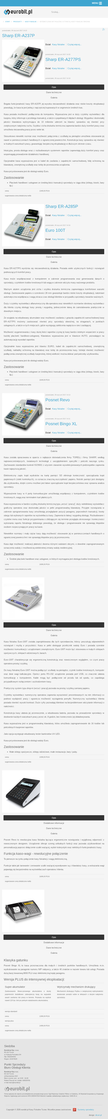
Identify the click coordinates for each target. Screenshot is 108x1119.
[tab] (54, 87)
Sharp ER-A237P (18, 35)
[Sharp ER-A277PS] (23, 225)
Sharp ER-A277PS (63, 59)
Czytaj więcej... (74, 44)
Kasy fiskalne (58, 44)
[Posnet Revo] (23, 791)
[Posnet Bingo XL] (23, 910)
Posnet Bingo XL (61, 423)
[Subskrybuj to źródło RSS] (104, 29)
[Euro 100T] (23, 598)
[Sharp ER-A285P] (23, 414)
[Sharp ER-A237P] (23, 60)
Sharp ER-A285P (61, 206)
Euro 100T (55, 230)
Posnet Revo (57, 399)
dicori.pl (98, 1115)
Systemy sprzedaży (86, 1110)
